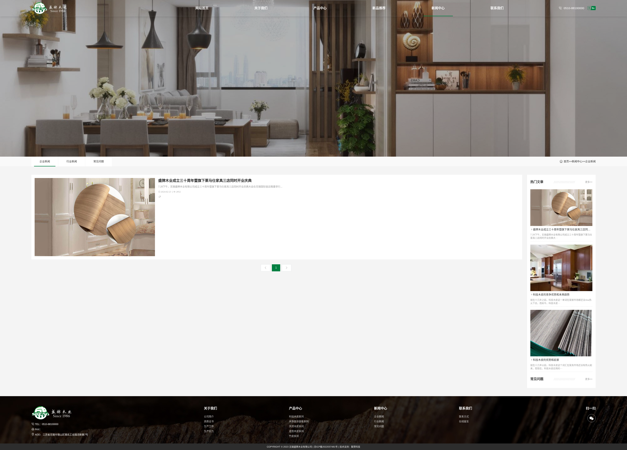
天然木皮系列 (296, 426)
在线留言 (464, 421)
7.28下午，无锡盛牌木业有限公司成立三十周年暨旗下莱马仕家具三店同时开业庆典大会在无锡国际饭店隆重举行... (220, 186)
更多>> (588, 182)
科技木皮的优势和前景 (546, 359)
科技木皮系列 (296, 416)
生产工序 (209, 426)
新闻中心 (577, 161)
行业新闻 (71, 161)
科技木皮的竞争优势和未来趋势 (551, 294)
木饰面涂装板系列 (299, 421)
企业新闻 (45, 161)
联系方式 (464, 416)
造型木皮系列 (296, 431)
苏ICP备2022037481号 (326, 446)
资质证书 (209, 421)
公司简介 (209, 416)
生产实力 (209, 431)
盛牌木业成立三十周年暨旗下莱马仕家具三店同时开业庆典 (205, 180)
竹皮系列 (294, 436)
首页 (566, 161)
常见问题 (98, 161)
